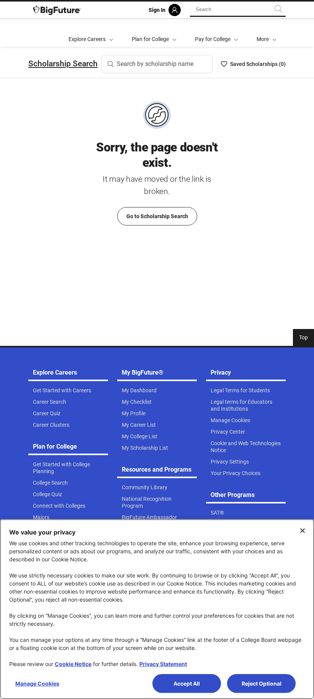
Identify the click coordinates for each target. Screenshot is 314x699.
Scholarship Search (63, 63)
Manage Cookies (37, 683)
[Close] (302, 530)
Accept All (186, 683)
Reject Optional (261, 683)
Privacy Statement (163, 664)
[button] (266, 33)
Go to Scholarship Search (157, 216)
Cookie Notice (73, 664)
